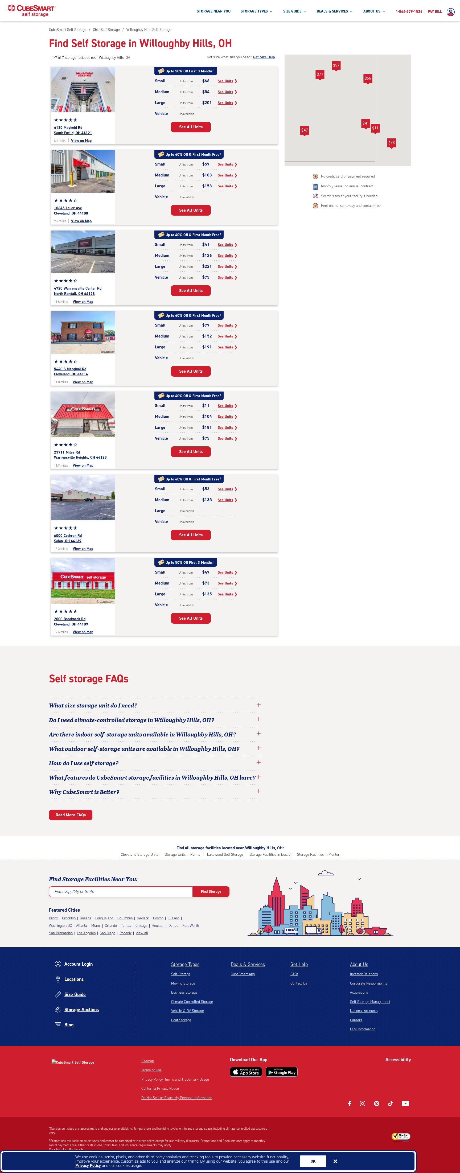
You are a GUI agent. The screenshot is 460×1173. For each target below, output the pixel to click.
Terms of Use (151, 1070)
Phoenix (126, 933)
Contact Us (298, 983)
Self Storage (180, 974)
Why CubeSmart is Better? (84, 791)
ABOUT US (371, 11)
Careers (356, 1020)
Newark (143, 918)
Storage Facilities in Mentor (318, 854)
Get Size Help (264, 57)
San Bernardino (61, 933)
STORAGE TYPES (254, 11)
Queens (85, 918)
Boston (158, 918)
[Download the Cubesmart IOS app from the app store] (246, 1072)
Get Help (299, 964)
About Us (359, 964)
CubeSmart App (243, 974)
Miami (96, 925)
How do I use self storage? (84, 763)
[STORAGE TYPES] (271, 11)
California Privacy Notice (160, 1088)
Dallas (173, 925)
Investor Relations (364, 974)
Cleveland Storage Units (139, 854)
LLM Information (362, 1029)
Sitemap (147, 1061)
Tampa (126, 925)
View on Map (81, 140)
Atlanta (81, 925)
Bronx (53, 918)
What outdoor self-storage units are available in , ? (144, 748)
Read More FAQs (71, 815)
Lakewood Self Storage (225, 854)
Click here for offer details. (66, 1149)
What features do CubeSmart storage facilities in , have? (152, 777)
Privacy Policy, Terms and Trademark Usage (175, 1079)
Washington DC (60, 925)
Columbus (125, 918)
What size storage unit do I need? (93, 705)
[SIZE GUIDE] (304, 11)
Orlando (111, 925)
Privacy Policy (88, 1165)
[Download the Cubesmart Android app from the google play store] (282, 1072)
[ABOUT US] (383, 11)
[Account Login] (452, 12)
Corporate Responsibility (368, 983)
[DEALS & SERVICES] (351, 11)
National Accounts (363, 1010)
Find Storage (211, 891)
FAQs (294, 974)
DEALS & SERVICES (332, 11)
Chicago (141, 925)
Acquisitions (359, 992)
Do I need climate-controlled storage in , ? (131, 719)
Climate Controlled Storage (192, 1001)
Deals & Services (248, 964)
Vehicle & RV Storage (187, 1010)
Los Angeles (86, 933)
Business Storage (184, 992)
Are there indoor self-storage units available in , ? (142, 734)
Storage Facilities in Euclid (270, 854)
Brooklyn (69, 918)
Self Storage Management (370, 1001)
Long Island (104, 918)
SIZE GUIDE (292, 11)
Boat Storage (181, 1020)
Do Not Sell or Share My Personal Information (176, 1097)
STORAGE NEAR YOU (214, 11)
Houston (158, 925)
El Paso (173, 918)
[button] (367, 79)
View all (142, 933)
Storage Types (185, 964)
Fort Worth (190, 925)
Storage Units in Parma (182, 854)
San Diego (107, 933)
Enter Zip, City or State (74, 891)
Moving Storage (183, 983)
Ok (313, 1161)
